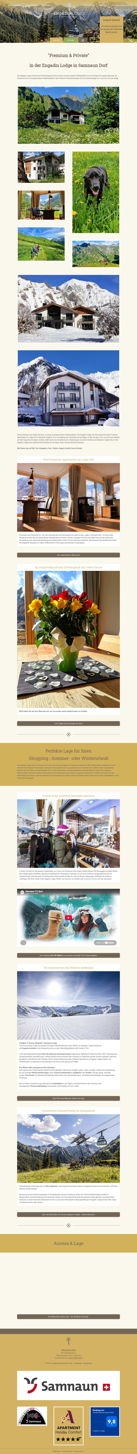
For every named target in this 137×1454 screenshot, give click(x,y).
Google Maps (67, 1451)
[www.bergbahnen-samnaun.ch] (32, 1416)
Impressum (78, 1451)
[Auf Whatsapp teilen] (62, 1331)
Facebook (78, 1363)
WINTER (102, 5)
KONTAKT (46, 5)
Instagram (87, 1363)
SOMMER (90, 5)
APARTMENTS (31, 5)
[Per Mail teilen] (75, 1331)
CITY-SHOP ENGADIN (119, 5)
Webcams (57, 1451)
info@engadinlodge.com (61, 1363)
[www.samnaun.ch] (68, 1385)
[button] (68, 115)
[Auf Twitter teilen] (69, 1331)
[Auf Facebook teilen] (56, 1331)
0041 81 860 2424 (75, 1358)
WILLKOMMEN (14, 5)
